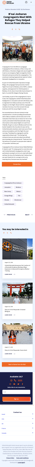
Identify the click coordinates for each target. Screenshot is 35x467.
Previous (11, 214)
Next (27, 214)
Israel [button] (3, 414)
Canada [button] (4, 433)
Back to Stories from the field (17, 364)
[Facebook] (12, 29)
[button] (31, 2)
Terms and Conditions (22, 458)
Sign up (16, 399)
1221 (20, 380)
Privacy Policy (10, 458)
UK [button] (2, 424)
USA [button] (3, 419)
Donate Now (17, 164)
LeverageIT (21, 462)
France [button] (4, 428)
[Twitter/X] (15, 29)
